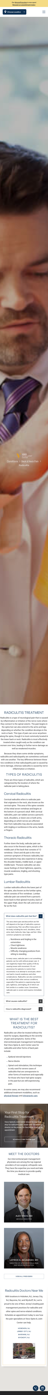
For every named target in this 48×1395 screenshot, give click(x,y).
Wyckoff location (21, 2)
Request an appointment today (24, 5)
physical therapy (11, 1096)
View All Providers (24, 1276)
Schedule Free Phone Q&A (24, 1139)
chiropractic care (30, 1096)
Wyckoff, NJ (24, 1337)
